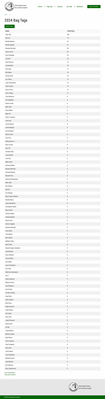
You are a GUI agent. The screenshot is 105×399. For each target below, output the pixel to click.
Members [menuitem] (80, 7)
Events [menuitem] (40, 7)
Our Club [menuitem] (69, 7)
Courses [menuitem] (59, 7)
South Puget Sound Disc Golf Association (21, 7)
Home (6, 14)
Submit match (9, 26)
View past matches (10, 374)
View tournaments (10, 373)
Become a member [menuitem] (93, 6)
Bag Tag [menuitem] (49, 7)
